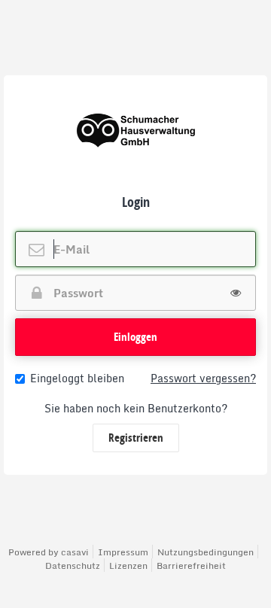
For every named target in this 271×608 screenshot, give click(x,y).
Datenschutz (72, 565)
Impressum (123, 552)
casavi (75, 552)
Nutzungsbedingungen (205, 552)
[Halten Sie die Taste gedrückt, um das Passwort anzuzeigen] (235, 293)
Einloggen (135, 337)
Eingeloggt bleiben (77, 378)
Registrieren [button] (135, 437)
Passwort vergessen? (203, 378)
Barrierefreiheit (191, 565)
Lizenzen (128, 565)
